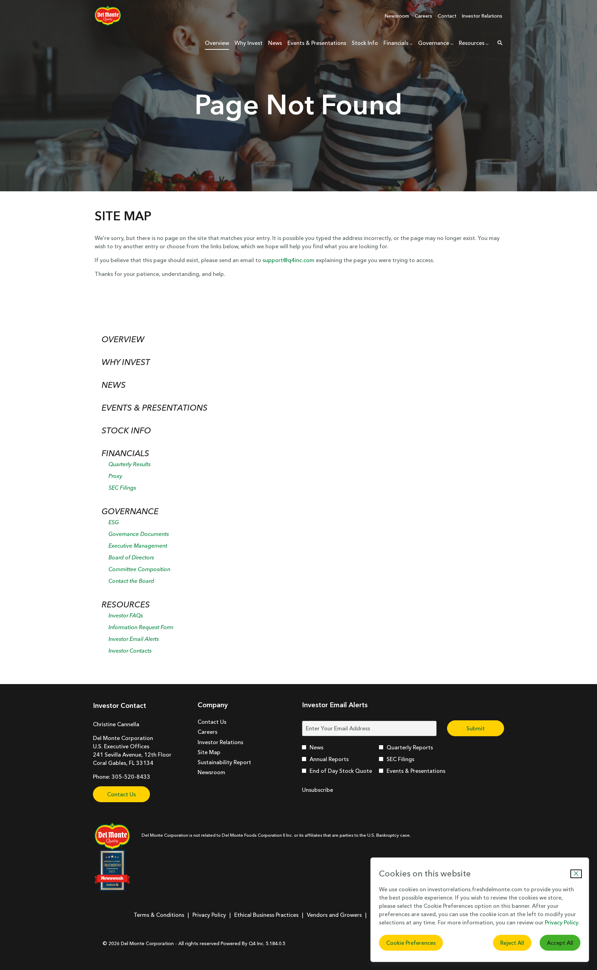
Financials (125, 453)
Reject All (512, 942)
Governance (130, 511)
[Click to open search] (498, 43)
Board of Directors (131, 557)
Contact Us (121, 794)
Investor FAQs (125, 615)
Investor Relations (482, 16)
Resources (126, 604)
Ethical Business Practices (266, 915)
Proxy (115, 475)
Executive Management (137, 545)
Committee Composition (139, 569)
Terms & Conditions (159, 915)
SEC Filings (122, 487)
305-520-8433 (131, 776)
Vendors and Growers (334, 915)
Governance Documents (138, 533)
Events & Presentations (155, 408)
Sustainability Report (234, 762)
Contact (447, 16)
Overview (123, 339)
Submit (475, 728)
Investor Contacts (130, 650)
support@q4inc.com (288, 260)
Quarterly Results (129, 464)
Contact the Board (131, 580)
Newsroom (397, 16)
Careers (423, 16)
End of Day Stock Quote (341, 770)
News (114, 385)
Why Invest (126, 362)
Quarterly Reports (410, 747)
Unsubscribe (317, 789)
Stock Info (126, 430)
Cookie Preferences (411, 942)
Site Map (219, 752)
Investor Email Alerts (133, 638)
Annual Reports (329, 759)
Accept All (560, 942)
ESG (113, 522)
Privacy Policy (561, 922)
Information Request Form (140, 627)
